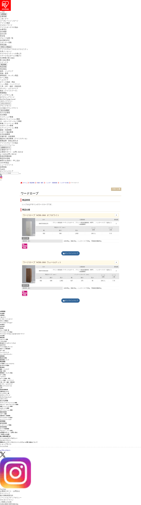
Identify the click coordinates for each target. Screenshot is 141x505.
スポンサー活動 (6, 42)
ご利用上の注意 (4, 434)
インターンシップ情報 (5, 425)
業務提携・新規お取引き (9, 141)
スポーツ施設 (3, 413)
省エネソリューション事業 (10, 119)
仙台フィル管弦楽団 (5, 348)
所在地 (2, 36)
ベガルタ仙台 (3, 341)
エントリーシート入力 (5, 419)
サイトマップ (5, 493)
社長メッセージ (6, 51)
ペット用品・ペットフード (10, 84)
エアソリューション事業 (9, 128)
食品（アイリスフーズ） (6, 385)
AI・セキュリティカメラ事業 (11, 121)
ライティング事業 (6, 117)
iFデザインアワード (7, 97)
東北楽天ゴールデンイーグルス (8, 343)
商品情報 (3, 64)
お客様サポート (5, 147)
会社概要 (3, 31)
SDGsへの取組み (6, 47)
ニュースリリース (6, 165)
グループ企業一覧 (6, 38)
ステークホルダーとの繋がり (10, 56)
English (2, 169)
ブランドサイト (5, 103)
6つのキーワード (6, 25)
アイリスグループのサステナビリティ (14, 49)
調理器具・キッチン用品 (9, 75)
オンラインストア (6, 171)
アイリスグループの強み (9, 143)
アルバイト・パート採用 (6, 430)
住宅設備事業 (5, 134)
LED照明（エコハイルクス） (7, 363)
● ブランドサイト (5, 450)
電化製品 (3, 69)
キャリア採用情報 (4, 428)
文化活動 (2, 335)
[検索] (20, 173)
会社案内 (2, 324)
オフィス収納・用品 (7, 82)
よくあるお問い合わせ (8, 154)
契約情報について (4, 359)
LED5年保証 (4, 163)
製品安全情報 (5, 158)
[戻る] (1, 12)
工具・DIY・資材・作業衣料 (10, 86)
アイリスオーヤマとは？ (6, 322)
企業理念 (3, 29)
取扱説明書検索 (6, 156)
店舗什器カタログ (4, 391)
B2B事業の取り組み (7, 58)
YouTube (3, 489)
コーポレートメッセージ (9, 21)
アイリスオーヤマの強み (9, 27)
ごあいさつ (4, 18)
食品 (9, 91)
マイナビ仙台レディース (6, 346)
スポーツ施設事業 (6, 132)
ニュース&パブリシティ (6, 354)
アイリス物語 (5, 23)
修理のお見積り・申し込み (10, 160)
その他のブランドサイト (9, 108)
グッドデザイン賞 (6, 95)
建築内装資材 (3, 412)
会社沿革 (3, 34)
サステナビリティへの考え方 (10, 53)
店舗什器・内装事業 (7, 136)
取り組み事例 (5, 60)
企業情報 (3, 14)
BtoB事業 (3, 115)
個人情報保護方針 (5, 436)
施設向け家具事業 (14, 138)
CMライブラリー (6, 101)
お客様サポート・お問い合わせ (11, 152)
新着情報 (2, 356)
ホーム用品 (4, 78)
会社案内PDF (5, 40)
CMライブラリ (4, 398)
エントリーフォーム (7, 145)
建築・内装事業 (6, 130)
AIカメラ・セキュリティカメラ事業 (9, 404)
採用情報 (3, 167)
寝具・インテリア (6, 71)
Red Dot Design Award (7, 99)
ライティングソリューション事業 (8, 402)
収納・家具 (4, 73)
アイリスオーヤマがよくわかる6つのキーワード (12, 333)
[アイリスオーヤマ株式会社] (70, 5)
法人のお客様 (5, 110)
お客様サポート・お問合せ (10, 491)
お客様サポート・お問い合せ (8, 432)
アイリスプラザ (4, 446)
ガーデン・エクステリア (9, 88)
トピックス (4, 62)
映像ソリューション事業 (9, 123)
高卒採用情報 (3, 426)
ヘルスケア (4, 80)
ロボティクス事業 (6, 125)
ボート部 (2, 350)
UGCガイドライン (5, 440)
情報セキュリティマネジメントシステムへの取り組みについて (19, 442)
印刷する (115, 189)
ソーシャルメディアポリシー (8, 438)
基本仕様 (25, 238)
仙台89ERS (3, 345)
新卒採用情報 (3, 423)
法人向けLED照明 (4, 365)
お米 (1, 387)
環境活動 (3, 44)
